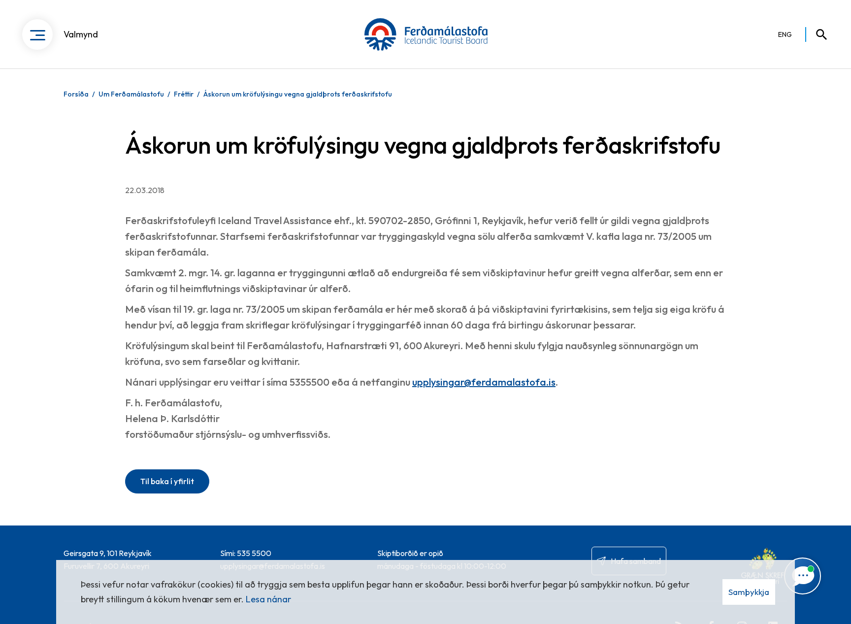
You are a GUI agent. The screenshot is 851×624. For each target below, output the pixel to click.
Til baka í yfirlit (167, 481)
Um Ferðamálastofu (131, 94)
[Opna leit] (817, 34)
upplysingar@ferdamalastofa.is (484, 382)
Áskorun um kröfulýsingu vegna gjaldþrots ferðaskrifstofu (297, 94)
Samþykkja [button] (748, 592)
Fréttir (184, 94)
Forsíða (76, 94)
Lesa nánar (268, 599)
